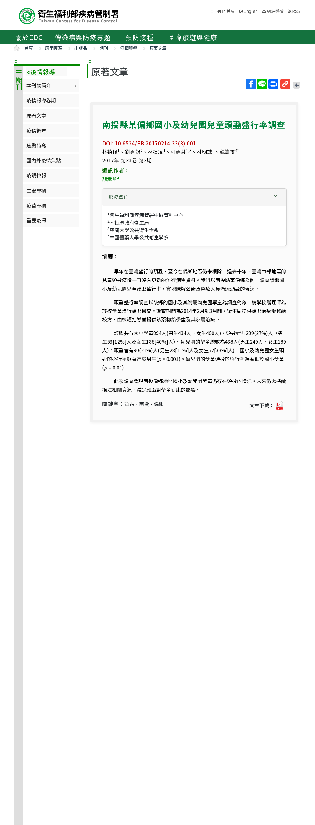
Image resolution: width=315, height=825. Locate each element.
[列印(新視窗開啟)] (273, 84)
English (250, 11)
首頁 (28, 48)
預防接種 (140, 37)
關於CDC (29, 37)
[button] (194, 197)
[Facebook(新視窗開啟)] (251, 84)
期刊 (103, 48)
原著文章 (157, 48)
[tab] (194, 197)
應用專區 (53, 48)
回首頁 (228, 11)
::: (15, 60)
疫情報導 (128, 48)
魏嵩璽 (111, 179)
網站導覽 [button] (275, 11)
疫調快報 (36, 175)
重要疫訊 (36, 220)
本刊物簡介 (38, 85)
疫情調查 (36, 130)
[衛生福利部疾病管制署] (69, 15)
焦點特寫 (36, 145)
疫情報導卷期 (41, 100)
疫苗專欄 (36, 205)
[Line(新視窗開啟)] (262, 84)
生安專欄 (36, 190)
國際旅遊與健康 (193, 37)
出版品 (80, 48)
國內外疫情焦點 (43, 160)
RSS (296, 11)
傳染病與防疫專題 (83, 37)
